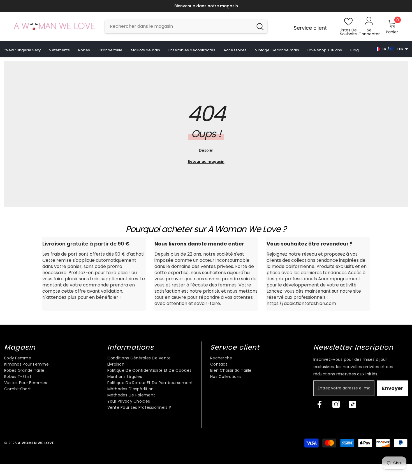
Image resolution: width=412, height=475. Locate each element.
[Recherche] (186, 26)
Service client (310, 27)
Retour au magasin (206, 161)
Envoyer (392, 388)
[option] (206, 6)
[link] (94, 274)
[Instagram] (336, 404)
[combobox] (179, 26)
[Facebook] (319, 404)
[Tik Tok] (352, 404)
